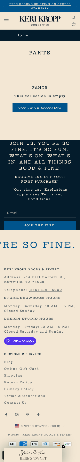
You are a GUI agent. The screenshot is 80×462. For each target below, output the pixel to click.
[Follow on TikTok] (38, 415)
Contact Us (15, 402)
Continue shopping (39, 107)
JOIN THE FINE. (40, 225)
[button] (33, 455)
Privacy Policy (19, 389)
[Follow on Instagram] (17, 415)
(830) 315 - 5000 (45, 290)
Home (22, 35)
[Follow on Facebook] (6, 415)
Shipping (13, 375)
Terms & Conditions (24, 396)
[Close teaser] (64, 446)
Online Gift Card (21, 369)
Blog (8, 362)
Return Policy (18, 382)
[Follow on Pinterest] (27, 415)
